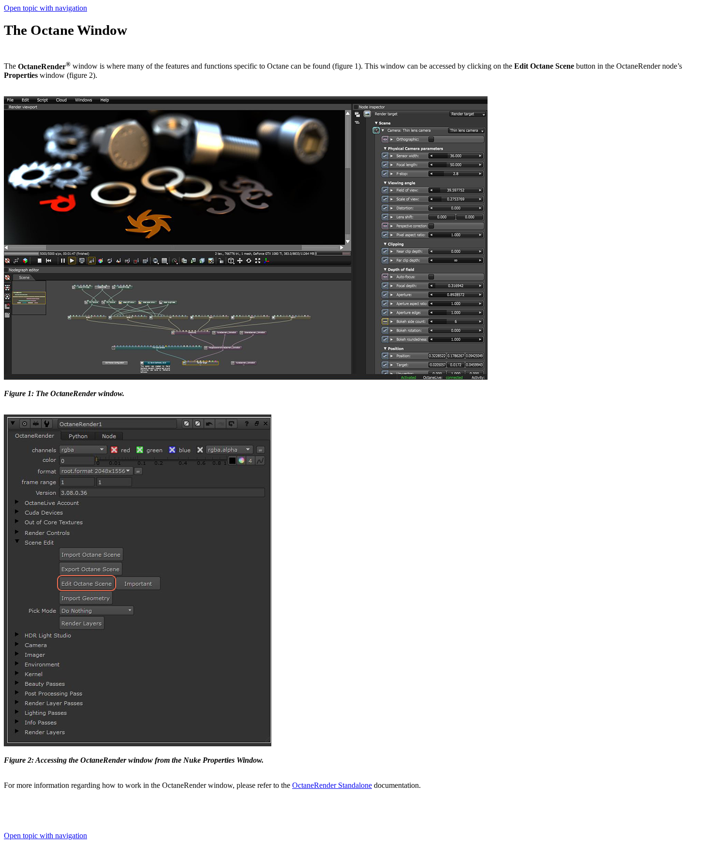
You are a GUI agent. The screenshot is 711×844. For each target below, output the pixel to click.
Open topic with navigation (45, 8)
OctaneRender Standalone (332, 785)
